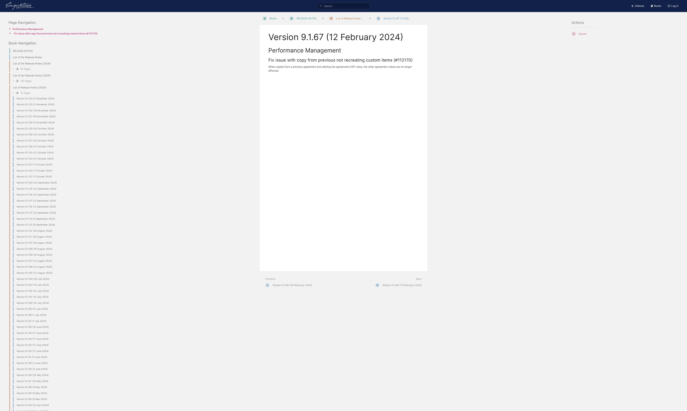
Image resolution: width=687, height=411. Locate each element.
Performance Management (28, 29)
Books (657, 5)
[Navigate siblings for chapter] (323, 18)
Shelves (639, 5)
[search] (343, 6)
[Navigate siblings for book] (283, 18)
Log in (674, 5)
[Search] (321, 6)
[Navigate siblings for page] (370, 18)
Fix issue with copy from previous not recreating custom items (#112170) (56, 33)
